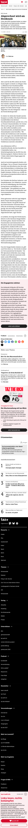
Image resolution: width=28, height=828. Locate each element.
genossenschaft (5, 634)
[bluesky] (13, 524)
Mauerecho (4, 671)
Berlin (2, 9)
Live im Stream (5, 720)
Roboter (3, 575)
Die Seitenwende (5, 612)
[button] (26, 2)
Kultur (2, 545)
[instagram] (17, 524)
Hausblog (3, 608)
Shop (2, 769)
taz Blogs (3, 739)
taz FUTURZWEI (5, 743)
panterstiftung (5, 645)
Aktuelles (3, 605)
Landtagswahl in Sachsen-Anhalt (10, 586)
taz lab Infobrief (5, 701)
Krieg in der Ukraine (6, 579)
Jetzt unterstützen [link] (14, 326)
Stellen (3, 616)
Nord (2, 556)
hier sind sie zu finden (8, 453)
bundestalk (4, 660)
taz (4, 519)
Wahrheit (3, 560)
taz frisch (3, 694)
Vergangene (4, 724)
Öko (2, 538)
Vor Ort (3, 716)
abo (2, 631)
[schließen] (25, 794)
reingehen (3, 679)
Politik (2, 534)
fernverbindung (5, 664)
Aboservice (4, 788)
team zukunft (4, 690)
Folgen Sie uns (4, 523)
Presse (3, 619)
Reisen (3, 761)
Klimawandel (4, 571)
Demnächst (4, 712)
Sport (2, 549)
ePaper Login (4, 791)
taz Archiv (3, 750)
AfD (2, 590)
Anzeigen (3, 773)
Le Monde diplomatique (7, 746)
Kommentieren (11, 335)
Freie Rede (4, 675)
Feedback (3, 784)
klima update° (5, 668)
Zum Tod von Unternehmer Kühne (10, 582)
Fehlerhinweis (19, 335)
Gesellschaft (4, 542)
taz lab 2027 (4, 727)
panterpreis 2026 (5, 649)
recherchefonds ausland (7, 642)
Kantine (3, 765)
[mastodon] (10, 524)
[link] (4, 6)
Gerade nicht (20, 794)
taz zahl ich (4, 638)
